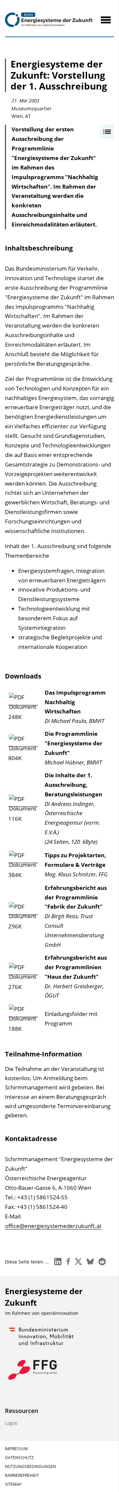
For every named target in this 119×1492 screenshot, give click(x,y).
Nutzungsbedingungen (30, 1466)
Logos (11, 1423)
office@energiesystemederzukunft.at (53, 1226)
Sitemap (13, 1484)
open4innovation (59, 1313)
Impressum (16, 1449)
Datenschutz (19, 1457)
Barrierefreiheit (22, 1475)
